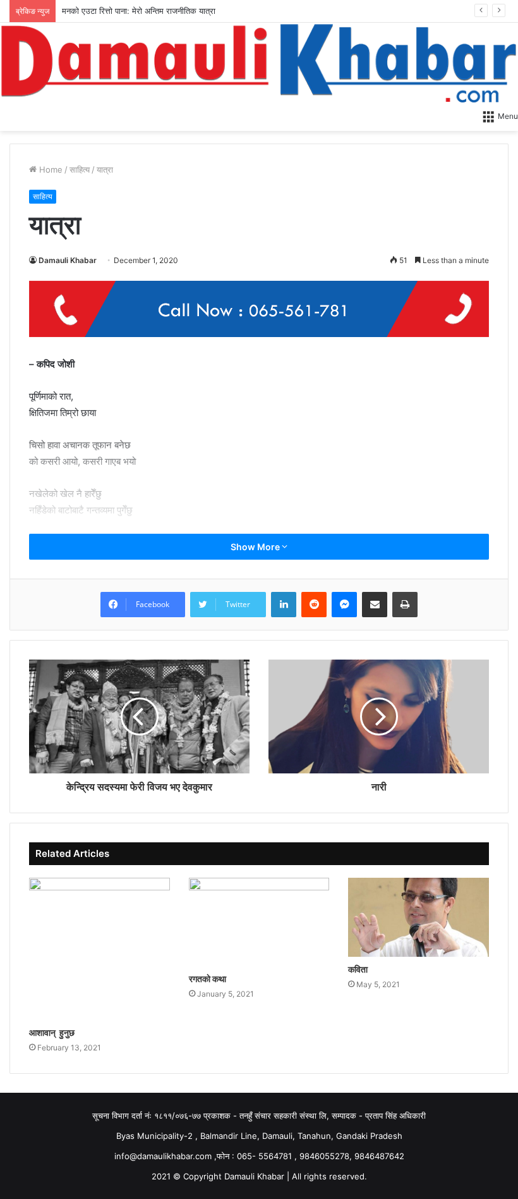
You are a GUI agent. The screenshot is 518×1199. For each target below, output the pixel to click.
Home (50, 169)
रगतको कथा (207, 978)
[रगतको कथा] (259, 922)
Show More (256, 546)
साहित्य (79, 169)
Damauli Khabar (68, 260)
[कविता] (418, 917)
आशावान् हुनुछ (52, 1032)
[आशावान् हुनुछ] (99, 949)
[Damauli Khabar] (259, 62)
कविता (358, 969)
